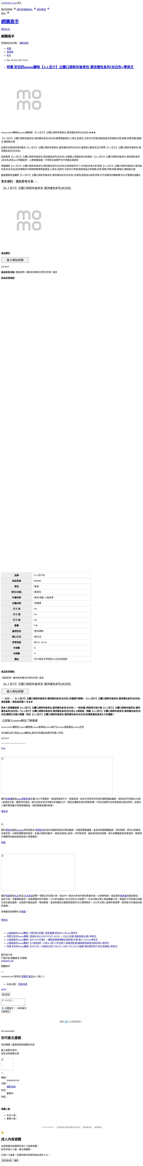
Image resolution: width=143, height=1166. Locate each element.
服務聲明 (98, 1127)
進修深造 (22, 984)
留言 (31, 976)
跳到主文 (5, 29)
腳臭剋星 (26, 799)
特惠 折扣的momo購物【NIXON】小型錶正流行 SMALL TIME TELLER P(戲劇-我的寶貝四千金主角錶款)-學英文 (62, 946)
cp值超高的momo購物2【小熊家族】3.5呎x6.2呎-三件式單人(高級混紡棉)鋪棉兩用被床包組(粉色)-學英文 (58, 943)
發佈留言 (5, 1011)
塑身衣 (4, 811)
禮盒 (23, 911)
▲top (3, 989)
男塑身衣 (39, 830)
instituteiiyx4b (7, 961)
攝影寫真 (24, 43)
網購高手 (10, 21)
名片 (9, 55)
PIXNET (50, 1127)
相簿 (9, 48)
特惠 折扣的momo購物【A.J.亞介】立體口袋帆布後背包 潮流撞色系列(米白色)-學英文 (70, 67)
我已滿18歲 (6, 1160)
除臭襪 (9, 799)
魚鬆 (3, 842)
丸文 (17, 896)
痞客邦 (24, 976)
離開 (16, 1160)
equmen (20, 830)
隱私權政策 (87, 1127)
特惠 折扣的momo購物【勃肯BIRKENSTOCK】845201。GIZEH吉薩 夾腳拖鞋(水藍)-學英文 (51, 936)
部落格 (10, 52)
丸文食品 (28, 896)
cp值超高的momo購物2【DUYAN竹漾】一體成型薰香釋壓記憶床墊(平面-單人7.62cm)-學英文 (52, 940)
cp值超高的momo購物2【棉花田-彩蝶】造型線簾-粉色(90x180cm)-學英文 (42, 933)
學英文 (4, 920)
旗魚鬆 (123, 896)
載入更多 (5, 995)
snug (3, 748)
